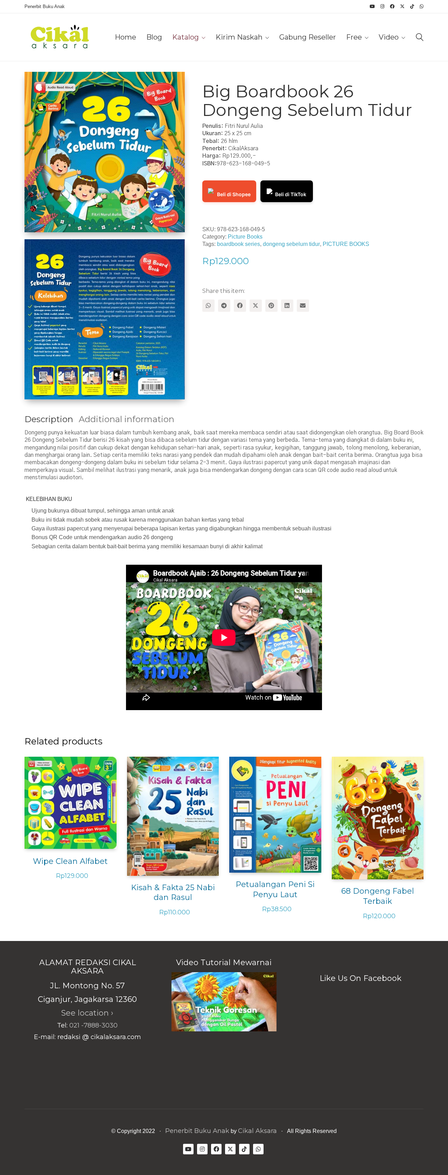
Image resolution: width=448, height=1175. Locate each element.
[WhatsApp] (208, 306)
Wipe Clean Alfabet (70, 861)
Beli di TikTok (290, 194)
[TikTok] (244, 1149)
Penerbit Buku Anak (197, 1131)
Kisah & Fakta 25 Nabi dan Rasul (173, 892)
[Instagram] (202, 1149)
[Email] (303, 306)
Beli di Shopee (234, 194)
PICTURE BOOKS (346, 244)
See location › (87, 1013)
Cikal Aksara (257, 1131)
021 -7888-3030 (93, 1025)
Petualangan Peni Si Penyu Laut (275, 889)
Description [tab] (48, 419)
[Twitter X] (256, 306)
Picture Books (245, 237)
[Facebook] (240, 306)
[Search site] (420, 38)
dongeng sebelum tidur (291, 244)
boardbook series (238, 244)
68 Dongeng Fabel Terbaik (377, 896)
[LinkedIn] (287, 306)
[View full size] (35, 83)
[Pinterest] (271, 306)
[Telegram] (224, 306)
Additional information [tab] (126, 419)
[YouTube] (188, 1149)
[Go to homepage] (59, 37)
